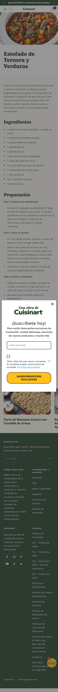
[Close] (52, 304)
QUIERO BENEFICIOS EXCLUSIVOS (29, 378)
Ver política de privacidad (28, 367)
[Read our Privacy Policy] (49, 361)
